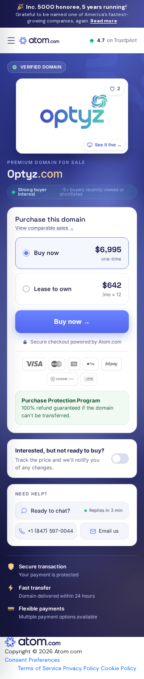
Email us (109, 531)
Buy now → (72, 321)
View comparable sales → (44, 228)
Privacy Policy (81, 668)
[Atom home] (39, 40)
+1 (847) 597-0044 (50, 531)
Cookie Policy (118, 668)
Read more (103, 21)
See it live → (108, 145)
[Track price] (120, 458)
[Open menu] (11, 40)
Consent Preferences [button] (32, 659)
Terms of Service (40, 668)
